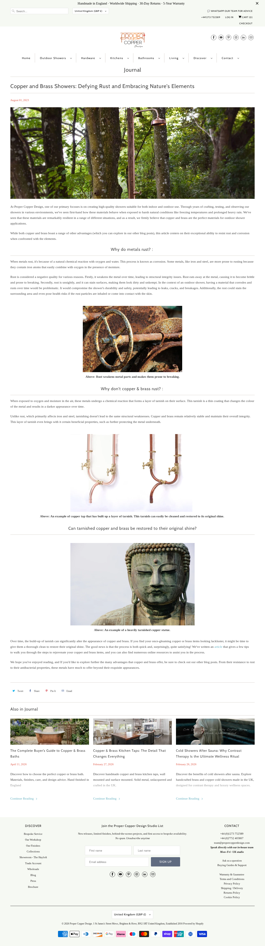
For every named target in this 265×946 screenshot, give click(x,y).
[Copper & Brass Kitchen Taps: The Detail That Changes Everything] (132, 732)
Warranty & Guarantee (231, 874)
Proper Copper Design (81, 923)
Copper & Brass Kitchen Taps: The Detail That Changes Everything (129, 753)
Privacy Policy (232, 883)
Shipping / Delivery (232, 888)
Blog (33, 875)
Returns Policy (232, 892)
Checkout (246, 23)
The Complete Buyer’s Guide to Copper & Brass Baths (48, 753)
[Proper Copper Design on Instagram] (236, 37)
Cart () (247, 17)
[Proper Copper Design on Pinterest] (228, 37)
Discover (201, 58)
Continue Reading (22, 798)
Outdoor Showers (54, 58)
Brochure (33, 886)
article (218, 646)
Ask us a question (232, 860)
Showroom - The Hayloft (33, 857)
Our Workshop (33, 839)
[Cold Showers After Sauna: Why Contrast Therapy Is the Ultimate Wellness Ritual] (215, 732)
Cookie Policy (232, 897)
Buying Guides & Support (232, 865)
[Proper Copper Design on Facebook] (213, 37)
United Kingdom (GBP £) (89, 11)
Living (175, 58)
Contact (228, 58)
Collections (33, 851)
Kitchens (117, 58)
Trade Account (33, 863)
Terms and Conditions (232, 879)
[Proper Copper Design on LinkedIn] (243, 37)
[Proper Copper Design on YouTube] (221, 37)
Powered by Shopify (193, 923)
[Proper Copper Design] (132, 41)
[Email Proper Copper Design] (251, 37)
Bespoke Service (33, 833)
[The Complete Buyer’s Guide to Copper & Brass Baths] (49, 732)
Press (33, 880)
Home (26, 58)
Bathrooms (147, 58)
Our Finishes (33, 845)
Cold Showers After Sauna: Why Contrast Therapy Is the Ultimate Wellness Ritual (209, 753)
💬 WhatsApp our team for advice (230, 11)
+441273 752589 (210, 17)
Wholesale (33, 869)
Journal (132, 69)
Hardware (89, 58)
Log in (229, 17)
